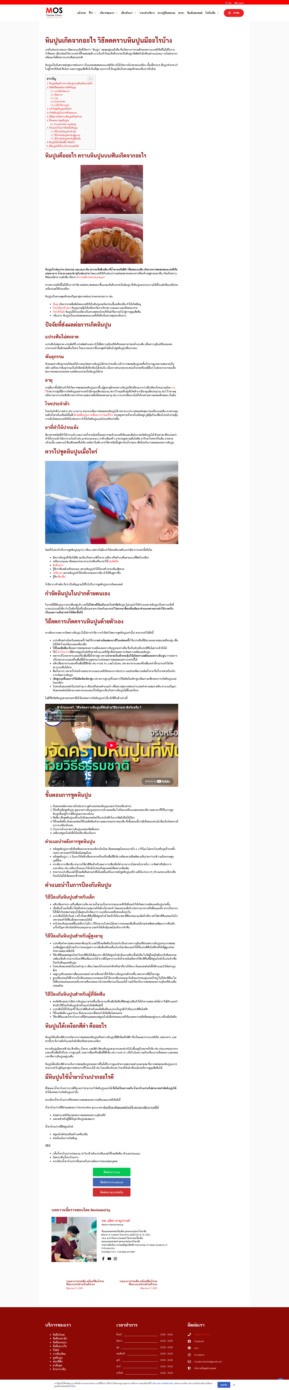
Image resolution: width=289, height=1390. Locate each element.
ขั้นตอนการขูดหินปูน (59, 120)
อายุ (56, 98)
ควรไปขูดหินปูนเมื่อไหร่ (60, 108)
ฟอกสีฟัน (58, 1361)
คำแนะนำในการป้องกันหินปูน (63, 127)
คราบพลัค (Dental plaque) (91, 277)
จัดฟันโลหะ (59, 1334)
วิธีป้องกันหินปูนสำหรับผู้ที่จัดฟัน (67, 138)
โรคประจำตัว (59, 101)
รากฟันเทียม (59, 1353)
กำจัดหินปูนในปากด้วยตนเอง (63, 112)
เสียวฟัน (61, 576)
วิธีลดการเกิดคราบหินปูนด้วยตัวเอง (65, 116)
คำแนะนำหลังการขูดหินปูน (65, 124)
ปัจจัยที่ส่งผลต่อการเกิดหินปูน (62, 87)
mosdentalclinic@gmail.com (208, 1361)
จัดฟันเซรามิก (60, 1338)
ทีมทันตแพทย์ (194, 12)
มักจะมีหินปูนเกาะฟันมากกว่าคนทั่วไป (93, 415)
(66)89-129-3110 (202, 1334)
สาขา (181, 12)
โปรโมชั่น (210, 12)
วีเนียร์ (56, 1350)
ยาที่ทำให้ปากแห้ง (61, 105)
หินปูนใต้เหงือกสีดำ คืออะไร (62, 142)
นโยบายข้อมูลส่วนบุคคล (205, 1368)
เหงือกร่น (57, 572)
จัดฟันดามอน (60, 1342)
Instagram (199, 1354)
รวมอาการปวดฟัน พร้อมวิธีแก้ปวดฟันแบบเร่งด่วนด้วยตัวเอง (85, 1282)
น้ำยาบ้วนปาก (62, 652)
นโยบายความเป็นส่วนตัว (162, 1383)
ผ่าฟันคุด (57, 1365)
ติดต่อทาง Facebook (111, 1182)
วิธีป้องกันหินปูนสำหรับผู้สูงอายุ (67, 135)
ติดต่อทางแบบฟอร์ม (111, 1192)
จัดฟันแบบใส (60, 1346)
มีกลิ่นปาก (58, 565)
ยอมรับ (224, 1384)
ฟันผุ (55, 304)
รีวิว (91, 12)
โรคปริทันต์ (58, 311)
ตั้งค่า (73, 1386)
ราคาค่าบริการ (147, 12)
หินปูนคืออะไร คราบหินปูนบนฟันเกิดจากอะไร (70, 83)
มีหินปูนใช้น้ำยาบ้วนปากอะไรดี (64, 146)
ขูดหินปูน (57, 1357)
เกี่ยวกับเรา (127, 12)
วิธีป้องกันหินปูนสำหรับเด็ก (65, 131)
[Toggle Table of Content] (89, 78)
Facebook (199, 1341)
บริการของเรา (107, 12)
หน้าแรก (81, 12)
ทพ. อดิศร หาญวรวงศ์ (115, 1221)
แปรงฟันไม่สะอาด (61, 91)
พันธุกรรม (58, 94)
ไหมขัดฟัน (113, 561)
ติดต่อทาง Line (112, 1172)
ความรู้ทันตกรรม (166, 12)
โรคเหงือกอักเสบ (61, 307)
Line (196, 1347)
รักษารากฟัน (59, 1369)
